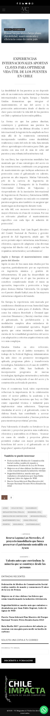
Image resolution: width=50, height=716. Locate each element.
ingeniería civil (34, 512)
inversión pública (38, 516)
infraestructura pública (13, 512)
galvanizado (31, 508)
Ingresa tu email (10, 648)
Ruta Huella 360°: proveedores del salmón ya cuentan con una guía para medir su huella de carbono (24, 629)
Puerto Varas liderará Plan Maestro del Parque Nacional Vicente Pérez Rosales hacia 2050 (28, 483)
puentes (6, 524)
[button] (44, 710)
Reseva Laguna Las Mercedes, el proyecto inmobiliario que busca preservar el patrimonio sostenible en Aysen (25, 543)
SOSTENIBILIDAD (18, 29)
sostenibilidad (33, 524)
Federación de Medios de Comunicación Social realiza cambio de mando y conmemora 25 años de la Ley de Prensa (25, 463)
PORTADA (8, 29)
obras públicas (30, 520)
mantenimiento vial (11, 520)
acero (5, 508)
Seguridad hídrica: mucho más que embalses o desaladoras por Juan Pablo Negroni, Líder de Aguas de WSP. (25, 476)
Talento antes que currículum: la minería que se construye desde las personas (25, 564)
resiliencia (18, 524)
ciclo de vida (16, 508)
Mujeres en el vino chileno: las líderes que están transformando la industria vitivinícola (28, 469)
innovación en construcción (15, 516)
